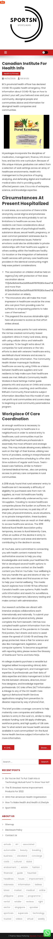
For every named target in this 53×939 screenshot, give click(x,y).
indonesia (9, 884)
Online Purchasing (10, 747)
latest (7, 890)
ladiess (38, 884)
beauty (24, 850)
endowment (10, 867)
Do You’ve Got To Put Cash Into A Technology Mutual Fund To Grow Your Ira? (27, 780)
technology (38, 913)
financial (8, 873)
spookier (34, 907)
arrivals (7, 844)
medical (30, 890)
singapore (20, 907)
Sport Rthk (10, 807)
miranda (24, 78)
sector (7, 907)
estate (24, 867)
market (18, 890)
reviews (30, 901)
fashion (36, 867)
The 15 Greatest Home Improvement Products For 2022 (24, 789)
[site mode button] (45, 52)
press (20, 895)
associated (28, 844)
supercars (23, 913)
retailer (17, 901)
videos (19, 918)
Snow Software (46, 747)
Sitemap (9, 824)
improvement (36, 878)
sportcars (8, 913)
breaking (36, 850)
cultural (18, 861)
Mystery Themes (37, 936)
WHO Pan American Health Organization (26, 797)
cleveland (22, 855)
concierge (37, 855)
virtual (30, 918)
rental (7, 901)
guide (20, 873)
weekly (41, 918)
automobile (10, 850)
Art (16, 844)
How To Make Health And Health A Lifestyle (27, 802)
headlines (9, 878)
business (8, 855)
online (42, 890)
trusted (7, 918)
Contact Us (11, 835)
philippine (8, 895)
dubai (29, 861)
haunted (31, 873)
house (21, 878)
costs (6, 861)
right (40, 901)
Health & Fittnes (11, 73)
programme (34, 895)
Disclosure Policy (13, 829)
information (24, 884)
